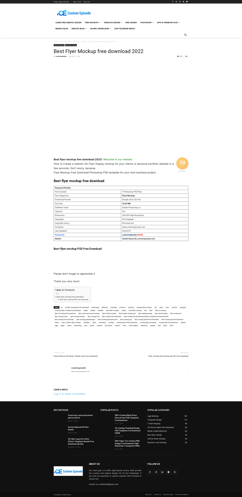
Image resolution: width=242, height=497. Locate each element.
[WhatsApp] (73, 61)
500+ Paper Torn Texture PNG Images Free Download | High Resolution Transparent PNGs (127, 443)
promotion (108, 325)
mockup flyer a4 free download (127, 322)
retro (124, 325)
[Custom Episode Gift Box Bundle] (60, 430)
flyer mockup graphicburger (86, 319)
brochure (122, 307)
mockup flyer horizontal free (168, 322)
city (155, 307)
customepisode (61, 56)
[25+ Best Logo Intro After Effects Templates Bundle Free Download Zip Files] (60, 442)
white (165, 325)
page (56, 325)
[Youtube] (186, 1)
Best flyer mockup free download (70, 297)
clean (161, 307)
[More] (108, 61)
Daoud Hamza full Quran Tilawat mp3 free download (75, 356)
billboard (105, 307)
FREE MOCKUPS (65, 41)
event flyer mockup (135, 310)
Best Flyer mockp (80, 41)
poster (92, 325)
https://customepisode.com (80, 371)
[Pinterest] (67, 61)
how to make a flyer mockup (71, 322)
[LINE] (96, 61)
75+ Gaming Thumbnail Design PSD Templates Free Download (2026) (127, 430)
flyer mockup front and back (64, 319)
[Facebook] (172, 1)
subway (152, 325)
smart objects (133, 325)
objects (183, 322)
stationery (144, 325)
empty (124, 310)
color (167, 307)
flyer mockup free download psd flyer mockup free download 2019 (146, 316)
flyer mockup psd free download (172, 319)
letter (94, 322)
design (85, 310)
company (183, 307)
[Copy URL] (102, 61)
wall (159, 325)
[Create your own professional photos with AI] (60, 418)
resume (117, 325)
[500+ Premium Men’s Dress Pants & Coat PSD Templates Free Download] (107, 418)
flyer (151, 310)
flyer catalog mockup (145, 313)
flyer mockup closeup (78, 316)
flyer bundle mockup (109, 313)
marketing (102, 322)
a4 (62, 307)
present (99, 325)
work (171, 325)
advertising (95, 307)
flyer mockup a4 (175, 313)
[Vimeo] (183, 1)
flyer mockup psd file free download (147, 319)
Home (56, 41)
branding (114, 307)
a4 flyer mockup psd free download (77, 307)
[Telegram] (91, 61)
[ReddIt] (85, 61)
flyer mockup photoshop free (107, 319)
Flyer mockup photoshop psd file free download (168, 356)
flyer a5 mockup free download (65, 313)
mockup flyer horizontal (148, 322)
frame (57, 322)
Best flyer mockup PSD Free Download (74, 299)
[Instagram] (176, 1)
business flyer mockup (144, 307)
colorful (174, 307)
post (85, 325)
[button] (185, 35)
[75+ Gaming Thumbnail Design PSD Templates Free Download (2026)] (107, 431)
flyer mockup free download (111, 316)
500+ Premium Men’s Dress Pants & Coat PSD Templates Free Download (127, 417)
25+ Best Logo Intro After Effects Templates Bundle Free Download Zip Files (81, 441)
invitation (86, 322)
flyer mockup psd (126, 319)
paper (63, 325)
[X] (179, 1)
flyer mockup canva (61, 316)
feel (145, 310)
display (92, 310)
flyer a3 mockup (160, 310)
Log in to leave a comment (69, 393)
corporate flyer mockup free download (68, 310)
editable (100, 310)
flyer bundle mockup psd (127, 313)
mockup (111, 322)
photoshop (78, 325)
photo (69, 325)
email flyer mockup (112, 310)
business (131, 307)
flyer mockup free (93, 316)
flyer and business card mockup (88, 313)
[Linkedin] (79, 61)
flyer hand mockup (161, 313)
